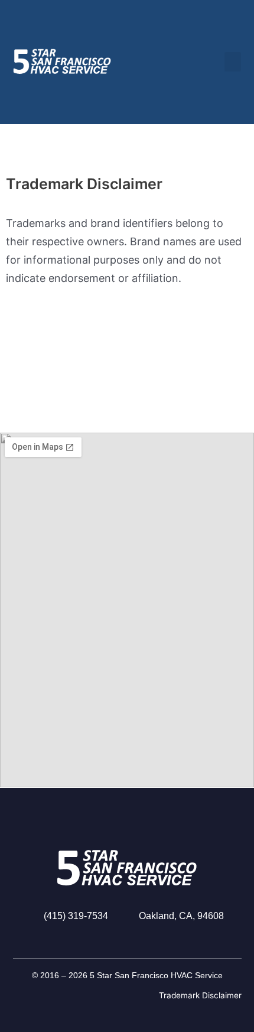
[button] (232, 62)
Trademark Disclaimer (200, 995)
